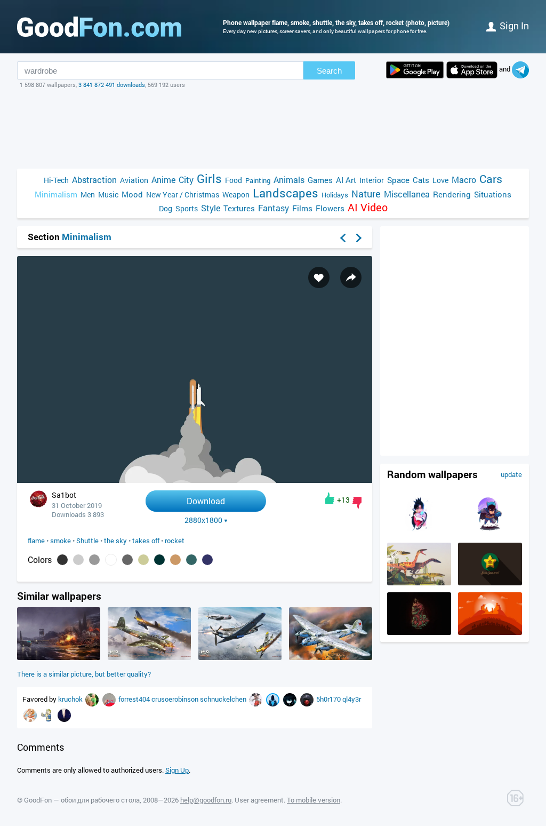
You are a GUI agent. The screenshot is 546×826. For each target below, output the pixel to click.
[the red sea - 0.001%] (159, 559)
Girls (209, 178)
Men (88, 194)
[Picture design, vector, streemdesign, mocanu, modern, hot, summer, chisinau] (490, 582)
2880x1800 (203, 520)
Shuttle (87, 540)
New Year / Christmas (182, 194)
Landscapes (285, 193)
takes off (145, 540)
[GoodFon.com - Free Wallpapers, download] (99, 27)
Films (302, 208)
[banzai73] (48, 714)
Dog (165, 208)
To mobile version (313, 800)
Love (440, 180)
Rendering (452, 194)
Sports (186, 208)
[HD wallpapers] (415, 69)
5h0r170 (329, 699)
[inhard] (273, 699)
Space (398, 179)
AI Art (346, 179)
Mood (132, 194)
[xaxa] (290, 699)
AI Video (368, 207)
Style (210, 207)
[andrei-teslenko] (109, 699)
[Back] (343, 238)
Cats (421, 179)
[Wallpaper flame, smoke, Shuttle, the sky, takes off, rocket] (194, 480)
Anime (163, 179)
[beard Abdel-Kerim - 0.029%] (78, 559)
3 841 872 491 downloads (111, 85)
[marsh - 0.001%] (143, 559)
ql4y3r (351, 699)
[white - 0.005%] (111, 560)
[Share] (351, 277)
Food (233, 180)
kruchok (71, 699)
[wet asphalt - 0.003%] (127, 559)
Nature (366, 194)
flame (36, 540)
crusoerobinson (175, 699)
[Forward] (359, 238)
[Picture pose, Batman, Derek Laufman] (490, 533)
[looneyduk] (256, 699)
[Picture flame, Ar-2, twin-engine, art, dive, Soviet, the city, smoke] (330, 657)
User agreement (259, 800)
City (186, 179)
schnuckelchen (224, 699)
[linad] (92, 699)
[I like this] (329, 498)
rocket (174, 540)
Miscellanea (407, 194)
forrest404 (134, 699)
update (511, 474)
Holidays (335, 195)
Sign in (514, 25)
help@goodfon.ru (205, 800)
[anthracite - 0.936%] (62, 559)
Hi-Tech (56, 180)
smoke (60, 540)
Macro (464, 179)
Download (206, 500)
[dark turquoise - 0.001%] (191, 559)
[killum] (307, 699)
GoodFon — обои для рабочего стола (82, 800)
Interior (371, 180)
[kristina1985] (64, 714)
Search (329, 70)
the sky (115, 540)
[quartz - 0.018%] (94, 559)
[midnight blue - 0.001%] (207, 559)
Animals (289, 179)
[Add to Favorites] (319, 277)
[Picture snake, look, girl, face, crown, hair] (419, 533)
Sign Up (177, 770)
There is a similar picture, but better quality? (84, 674)
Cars (490, 179)
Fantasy (273, 207)
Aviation (134, 180)
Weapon (236, 194)
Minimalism (56, 194)
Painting (257, 180)
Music (108, 194)
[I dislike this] (357, 503)
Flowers (330, 208)
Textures (239, 208)
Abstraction (94, 179)
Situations (492, 194)
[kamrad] (30, 714)
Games (320, 179)
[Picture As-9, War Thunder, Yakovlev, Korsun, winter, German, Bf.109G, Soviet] (240, 657)
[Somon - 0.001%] (175, 559)
